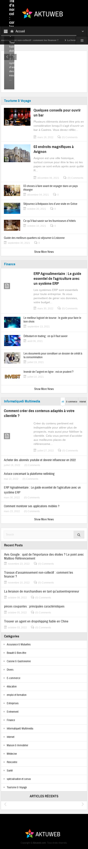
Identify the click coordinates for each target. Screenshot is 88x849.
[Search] (79, 535)
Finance (9, 264)
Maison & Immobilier (17, 745)
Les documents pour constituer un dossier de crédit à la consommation (53, 355)
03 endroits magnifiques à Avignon (54, 149)
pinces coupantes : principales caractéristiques (34, 606)
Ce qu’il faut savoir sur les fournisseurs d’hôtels (49, 221)
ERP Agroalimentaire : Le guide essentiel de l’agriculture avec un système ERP (57, 278)
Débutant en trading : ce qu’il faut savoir (46, 336)
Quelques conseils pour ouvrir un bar (57, 112)
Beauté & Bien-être (16, 653)
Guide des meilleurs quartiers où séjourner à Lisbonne (34, 238)
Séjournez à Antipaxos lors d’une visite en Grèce (50, 204)
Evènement (12, 712)
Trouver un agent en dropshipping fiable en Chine (36, 621)
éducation (12, 686)
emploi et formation (16, 695)
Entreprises (13, 703)
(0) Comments (70, 137)
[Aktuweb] (44, 12)
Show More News (44, 252)
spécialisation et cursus (19, 779)
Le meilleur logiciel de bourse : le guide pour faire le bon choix (52, 320)
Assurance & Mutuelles (19, 644)
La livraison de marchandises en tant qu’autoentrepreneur (41, 591)
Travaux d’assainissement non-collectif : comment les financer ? (38, 574)
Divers (10, 670)
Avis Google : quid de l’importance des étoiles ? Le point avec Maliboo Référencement (44, 556)
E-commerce (71, 401)
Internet (82, 401)
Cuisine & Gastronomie (19, 661)
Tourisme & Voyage (17, 101)
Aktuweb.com (39, 842)
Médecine (12, 754)
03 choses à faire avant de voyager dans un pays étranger (50, 188)
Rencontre (12, 762)
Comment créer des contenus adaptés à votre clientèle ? (39, 413)
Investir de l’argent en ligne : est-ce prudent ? (48, 372)
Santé (10, 771)
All (63, 401)
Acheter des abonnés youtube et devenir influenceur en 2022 (40, 460)
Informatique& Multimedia (22, 401)
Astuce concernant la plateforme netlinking (29, 474)
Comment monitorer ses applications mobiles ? (31, 506)
